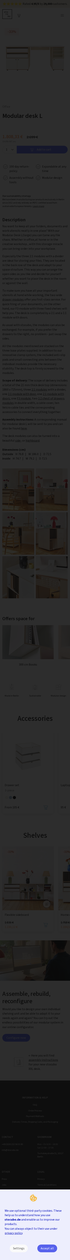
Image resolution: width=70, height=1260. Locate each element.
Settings (18, 1248)
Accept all (47, 1248)
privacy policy (13, 1233)
